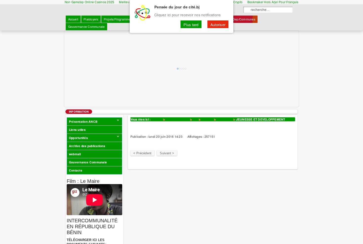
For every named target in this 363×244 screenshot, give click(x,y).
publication (225, 119)
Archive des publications (87, 146)
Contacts (75, 170)
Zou (195, 119)
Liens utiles (77, 129)
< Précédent (142, 153)
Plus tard (190, 24)
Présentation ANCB (83, 121)
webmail (75, 154)
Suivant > (167, 153)
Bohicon (207, 119)
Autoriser (217, 24)
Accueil (156, 119)
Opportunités (78, 138)
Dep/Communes (177, 119)
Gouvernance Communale (88, 162)
